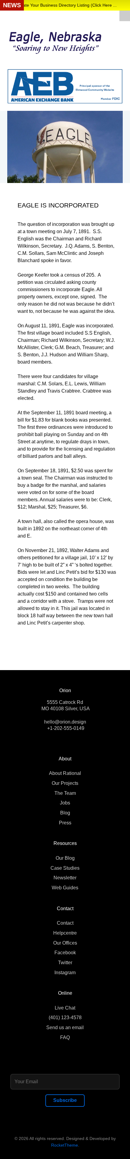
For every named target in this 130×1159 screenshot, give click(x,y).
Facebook (65, 952)
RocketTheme (64, 1145)
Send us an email (65, 1027)
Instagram (65, 972)
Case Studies (65, 868)
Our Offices (65, 943)
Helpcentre (65, 933)
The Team (65, 793)
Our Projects (65, 783)
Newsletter (65, 877)
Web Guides (65, 887)
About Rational (65, 773)
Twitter (65, 962)
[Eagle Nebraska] (56, 40)
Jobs (65, 802)
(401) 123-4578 (65, 1017)
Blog (65, 812)
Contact (65, 923)
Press (65, 822)
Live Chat (65, 1007)
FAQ (65, 1037)
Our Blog (65, 858)
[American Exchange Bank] (65, 85)
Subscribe (65, 1100)
